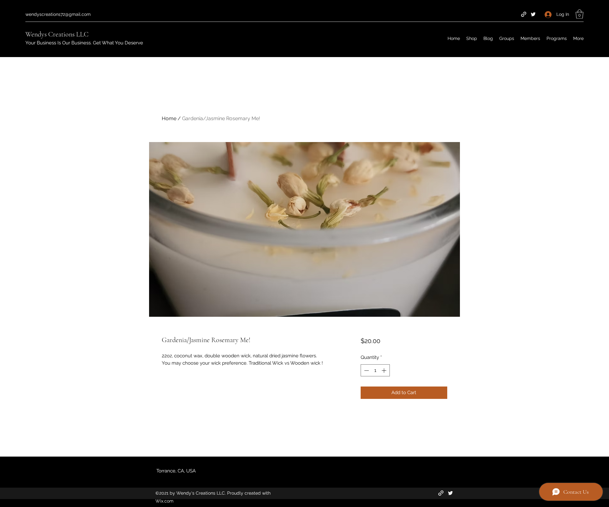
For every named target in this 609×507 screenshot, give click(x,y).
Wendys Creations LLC (56, 34)
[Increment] (384, 370)
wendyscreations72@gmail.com (58, 14)
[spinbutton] (375, 370)
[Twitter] (533, 14)
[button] (579, 14)
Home (169, 118)
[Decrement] (366, 370)
